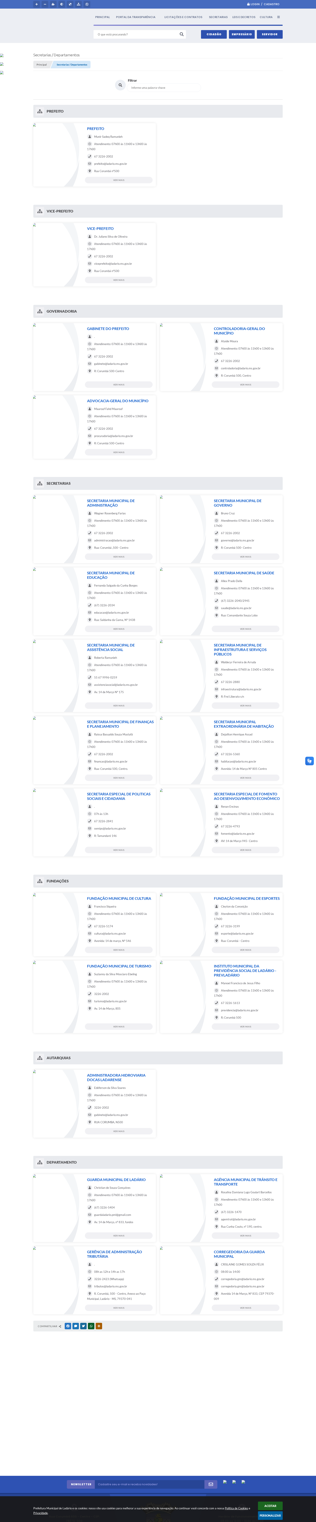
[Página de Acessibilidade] (87, 4)
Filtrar (132, 80)
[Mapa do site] (79, 4)
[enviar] (210, 1484)
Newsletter (81, 1484)
